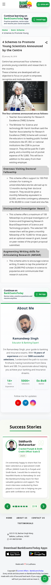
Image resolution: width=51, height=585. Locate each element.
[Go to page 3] (19, 506)
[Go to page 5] (24, 506)
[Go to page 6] (26, 506)
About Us (22, 518)
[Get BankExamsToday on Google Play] (37, 553)
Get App (42, 294)
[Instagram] (33, 403)
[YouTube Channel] (18, 403)
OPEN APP (45, 4)
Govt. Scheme (18, 30)
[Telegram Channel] (26, 403)
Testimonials (25, 523)
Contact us (38, 518)
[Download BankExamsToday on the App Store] (13, 553)
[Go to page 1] (7, 506)
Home (5, 30)
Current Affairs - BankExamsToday (30, 571)
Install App (41, 19)
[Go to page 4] (21, 506)
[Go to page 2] (16, 506)
